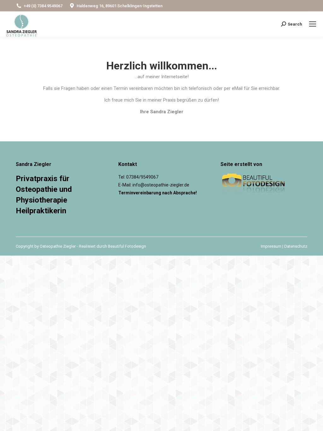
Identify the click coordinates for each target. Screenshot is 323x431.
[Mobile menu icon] (312, 24)
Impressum (271, 246)
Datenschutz (295, 246)
